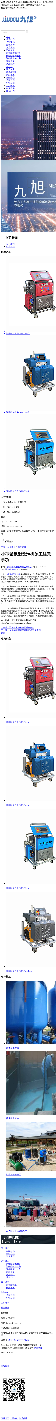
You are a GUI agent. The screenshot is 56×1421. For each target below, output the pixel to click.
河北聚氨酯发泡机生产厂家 (19, 567)
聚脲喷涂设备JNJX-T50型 (18, 491)
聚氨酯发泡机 (11, 569)
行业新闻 (10, 83)
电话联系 (23, 1418)
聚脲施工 (10, 75)
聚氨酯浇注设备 (13, 58)
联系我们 (10, 91)
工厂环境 (10, 86)
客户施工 (10, 69)
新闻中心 (10, 77)
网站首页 (5, 1418)
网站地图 (38, 1348)
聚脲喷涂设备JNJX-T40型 (18, 412)
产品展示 (10, 50)
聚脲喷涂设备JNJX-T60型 (18, 333)
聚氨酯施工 (11, 72)
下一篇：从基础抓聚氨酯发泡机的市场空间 (21, 630)
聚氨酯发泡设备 (13, 53)
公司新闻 (10, 80)
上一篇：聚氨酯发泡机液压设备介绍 (17, 627)
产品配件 (10, 64)
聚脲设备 (10, 61)
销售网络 (10, 88)
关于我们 (10, 39)
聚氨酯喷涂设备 (13, 56)
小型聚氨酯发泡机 (13, 574)
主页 (3, 547)
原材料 (9, 66)
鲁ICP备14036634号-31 (18, 1340)
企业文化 (10, 42)
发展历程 (10, 47)
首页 (8, 36)
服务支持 (10, 45)
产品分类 (14, 1418)
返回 (3, 633)
